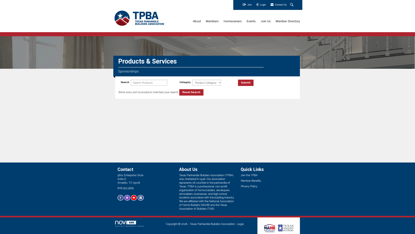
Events (251, 21)
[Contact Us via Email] (140, 198)
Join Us (266, 21)
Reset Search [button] (191, 92)
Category (185, 82)
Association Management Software (129, 226)
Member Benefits (251, 180)
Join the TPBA (249, 175)
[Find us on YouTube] (134, 198)
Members (212, 21)
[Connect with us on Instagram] (127, 198)
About (197, 21)
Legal (240, 224)
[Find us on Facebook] (121, 198)
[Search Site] (292, 5)
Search (125, 82)
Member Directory (288, 21)
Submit (245, 82)
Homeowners (233, 21)
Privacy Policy (249, 186)
